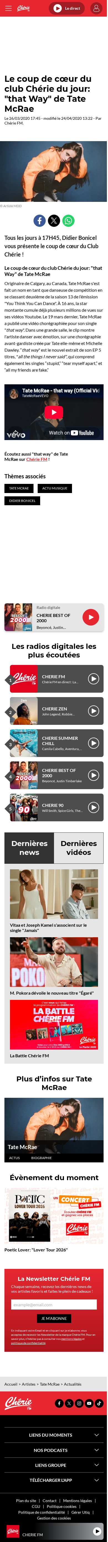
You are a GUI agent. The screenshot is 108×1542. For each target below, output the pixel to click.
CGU (36, 1506)
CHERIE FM (53, 676)
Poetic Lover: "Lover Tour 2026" (36, 1249)
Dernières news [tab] (29, 848)
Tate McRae (22, 1147)
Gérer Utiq (80, 1512)
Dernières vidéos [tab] (79, 848)
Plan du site (26, 1500)
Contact (49, 1500)
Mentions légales (77, 1500)
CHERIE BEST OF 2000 (53, 618)
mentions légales (71, 1338)
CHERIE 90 (52, 805)
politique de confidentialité (28, 1343)
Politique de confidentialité (41, 1512)
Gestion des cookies (54, 1518)
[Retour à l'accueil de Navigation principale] (23, 8)
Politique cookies (61, 1506)
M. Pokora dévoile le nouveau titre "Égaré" (52, 992)
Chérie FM (36, 459)
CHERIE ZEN (54, 708)
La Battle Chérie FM (29, 1055)
